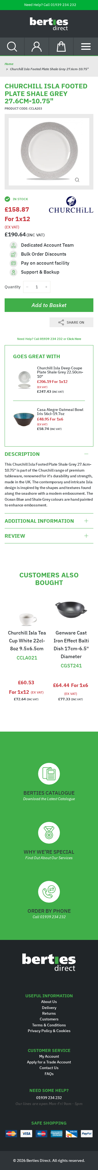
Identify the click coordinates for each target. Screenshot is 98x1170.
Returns (49, 1013)
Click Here (74, 339)
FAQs (49, 1073)
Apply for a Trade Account (49, 1062)
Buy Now (27, 644)
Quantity (12, 286)
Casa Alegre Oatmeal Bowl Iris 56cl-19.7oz (60, 411)
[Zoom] (77, 179)
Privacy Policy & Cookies (49, 1030)
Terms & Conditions (49, 1025)
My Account (49, 1056)
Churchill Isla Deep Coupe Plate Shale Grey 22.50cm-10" (60, 372)
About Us (49, 1001)
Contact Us (49, 1067)
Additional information (39, 521)
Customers (49, 1019)
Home (9, 64)
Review (15, 536)
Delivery (49, 1007)
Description (22, 454)
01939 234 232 (63, 4)
